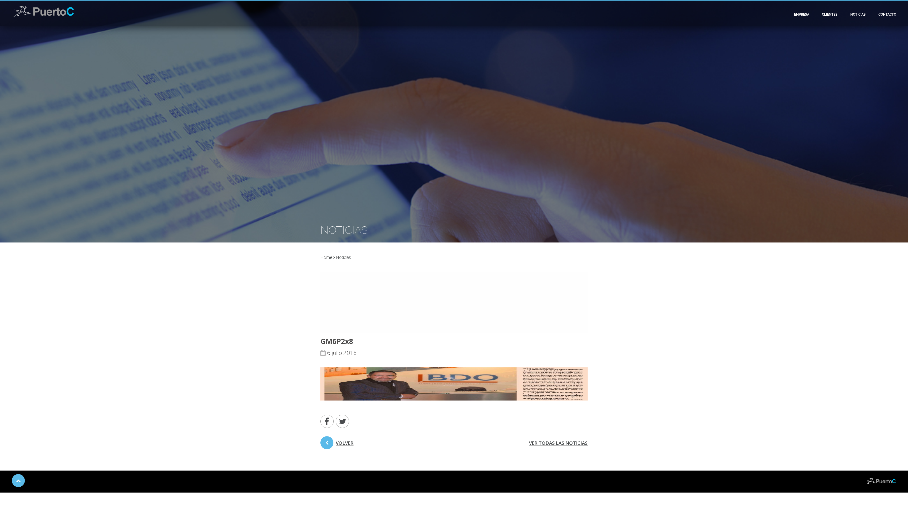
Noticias (858, 14)
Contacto (887, 14)
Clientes (830, 14)
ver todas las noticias (558, 443)
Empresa (801, 14)
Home (326, 257)
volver (345, 443)
